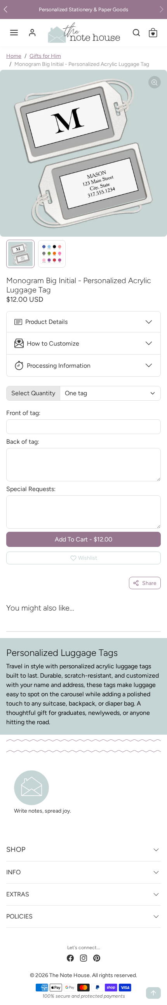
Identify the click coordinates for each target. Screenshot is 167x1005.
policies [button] (19, 916)
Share (149, 583)
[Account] (32, 32)
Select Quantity (33, 393)
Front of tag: (23, 413)
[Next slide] (150, 618)
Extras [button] (17, 894)
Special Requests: (31, 489)
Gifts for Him (45, 56)
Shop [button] (15, 849)
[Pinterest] (96, 958)
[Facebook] (70, 958)
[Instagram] (83, 958)
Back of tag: (22, 441)
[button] (14, 32)
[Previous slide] (17, 618)
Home (13, 56)
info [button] (13, 872)
